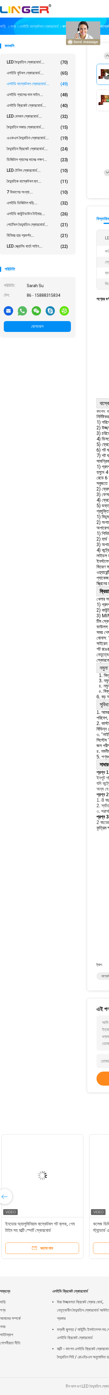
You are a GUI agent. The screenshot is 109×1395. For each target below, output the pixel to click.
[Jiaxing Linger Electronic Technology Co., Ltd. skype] (50, 310)
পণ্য (3, 1310)
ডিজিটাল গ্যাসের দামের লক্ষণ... (37, 159)
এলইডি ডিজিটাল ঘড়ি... (37, 202)
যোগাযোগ (37, 326)
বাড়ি (3, 1302)
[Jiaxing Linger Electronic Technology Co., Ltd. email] (8, 310)
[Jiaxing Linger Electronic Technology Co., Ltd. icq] (64, 310)
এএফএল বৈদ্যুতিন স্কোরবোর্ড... (37, 138)
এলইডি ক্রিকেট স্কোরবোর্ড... (37, 105)
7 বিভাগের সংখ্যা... (37, 192)
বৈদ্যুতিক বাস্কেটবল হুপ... (37, 181)
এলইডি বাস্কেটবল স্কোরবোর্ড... (37, 83)
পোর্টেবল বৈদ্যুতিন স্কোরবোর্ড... (37, 224)
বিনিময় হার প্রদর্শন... (37, 235)
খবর (3, 1326)
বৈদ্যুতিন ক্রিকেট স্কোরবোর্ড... (37, 148)
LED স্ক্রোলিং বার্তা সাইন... (37, 246)
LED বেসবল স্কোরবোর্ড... (37, 116)
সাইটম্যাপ (6, 1334)
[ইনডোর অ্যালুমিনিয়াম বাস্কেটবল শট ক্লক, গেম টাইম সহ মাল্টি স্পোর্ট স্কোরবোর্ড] (45, 1175)
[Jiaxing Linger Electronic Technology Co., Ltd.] (25, 9)
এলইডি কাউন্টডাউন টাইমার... (37, 213)
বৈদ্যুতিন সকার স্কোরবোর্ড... (37, 127)
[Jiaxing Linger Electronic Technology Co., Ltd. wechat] (36, 310)
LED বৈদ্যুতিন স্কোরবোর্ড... (37, 62)
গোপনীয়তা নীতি (10, 1343)
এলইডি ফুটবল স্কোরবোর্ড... (37, 73)
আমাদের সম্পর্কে (10, 1318)
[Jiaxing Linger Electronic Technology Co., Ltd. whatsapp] (22, 310)
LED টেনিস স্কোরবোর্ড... (37, 170)
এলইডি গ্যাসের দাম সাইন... (37, 94)
